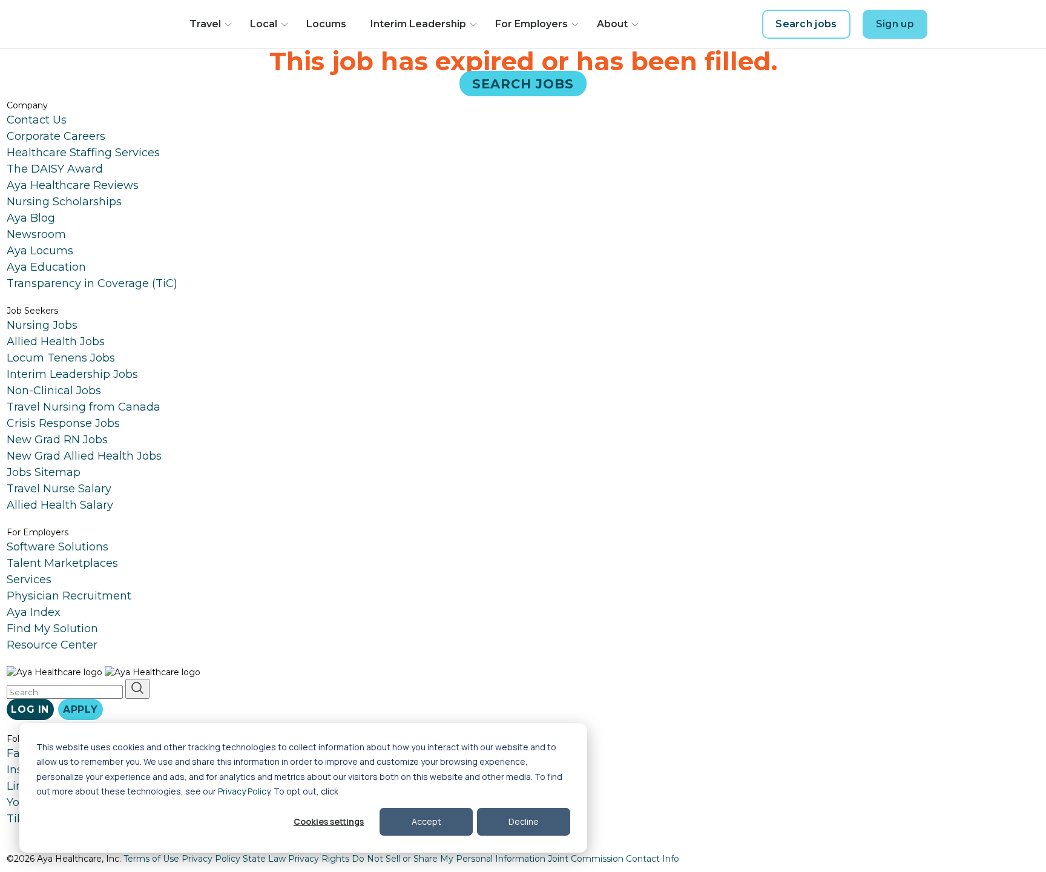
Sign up (895, 24)
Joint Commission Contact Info (613, 858)
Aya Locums (40, 250)
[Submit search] (137, 689)
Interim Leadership (418, 24)
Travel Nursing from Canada (83, 407)
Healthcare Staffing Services (83, 152)
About (612, 24)
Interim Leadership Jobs (72, 374)
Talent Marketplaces (62, 563)
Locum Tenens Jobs (61, 358)
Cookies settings (329, 821)
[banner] (122, 24)
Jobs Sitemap (44, 472)
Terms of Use (151, 858)
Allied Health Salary (60, 505)
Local (263, 24)
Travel (205, 24)
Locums (326, 24)
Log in (30, 709)
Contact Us (37, 120)
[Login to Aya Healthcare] (949, 24)
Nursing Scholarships (64, 201)
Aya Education (46, 267)
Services (29, 579)
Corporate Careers (56, 136)
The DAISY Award (55, 169)
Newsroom (36, 234)
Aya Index (34, 612)
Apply (80, 709)
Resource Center (52, 645)
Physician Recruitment (69, 596)
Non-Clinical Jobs (54, 390)
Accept (426, 821)
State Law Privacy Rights (296, 858)
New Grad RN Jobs (57, 439)
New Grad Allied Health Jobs (84, 456)
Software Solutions (57, 546)
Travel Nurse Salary (59, 488)
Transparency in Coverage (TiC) (92, 283)
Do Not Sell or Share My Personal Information (448, 858)
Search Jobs (523, 83)
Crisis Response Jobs (63, 423)
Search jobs (806, 24)
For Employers (531, 24)
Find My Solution (52, 628)
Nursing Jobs (42, 325)
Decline (523, 821)
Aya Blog (31, 218)
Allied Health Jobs (56, 341)
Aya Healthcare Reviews (73, 185)
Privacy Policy (244, 791)
